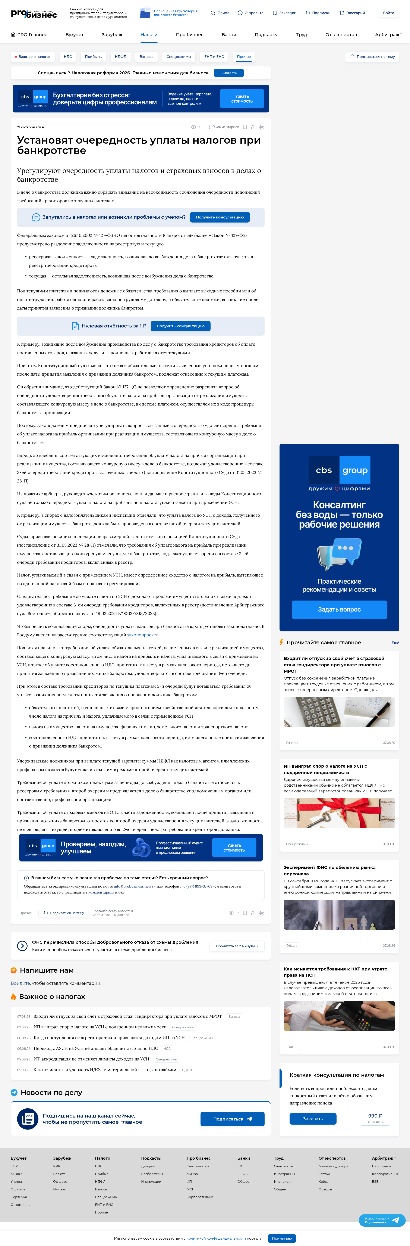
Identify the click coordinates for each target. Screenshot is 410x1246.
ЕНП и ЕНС (214, 57)
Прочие (244, 57)
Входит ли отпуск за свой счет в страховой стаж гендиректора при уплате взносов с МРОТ (128, 1016)
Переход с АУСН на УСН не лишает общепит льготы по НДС (96, 1048)
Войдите (20, 983)
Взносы (146, 57)
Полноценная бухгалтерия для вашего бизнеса (175, 13)
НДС (68, 57)
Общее (291, 946)
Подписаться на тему (376, 57)
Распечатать (262, 127)
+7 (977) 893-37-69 (197, 886)
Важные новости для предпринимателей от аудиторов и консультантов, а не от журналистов (98, 13)
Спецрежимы (179, 57)
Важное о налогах (35, 57)
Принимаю (282, 1238)
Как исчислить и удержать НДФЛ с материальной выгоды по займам (105, 1069)
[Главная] (34, 13)
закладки (245, 127)
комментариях (101, 892)
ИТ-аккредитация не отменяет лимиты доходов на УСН (92, 1059)
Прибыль (93, 57)
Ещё (395, 643)
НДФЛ (120, 57)
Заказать (313, 1118)
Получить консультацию (220, 217)
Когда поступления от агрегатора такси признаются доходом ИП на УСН (110, 1037)
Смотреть (229, 73)
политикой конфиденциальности (216, 1238)
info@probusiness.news (133, 886)
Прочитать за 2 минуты (235, 946)
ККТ (292, 1047)
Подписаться (228, 1119)
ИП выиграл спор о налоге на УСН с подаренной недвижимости (100, 1026)
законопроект (141, 634)
